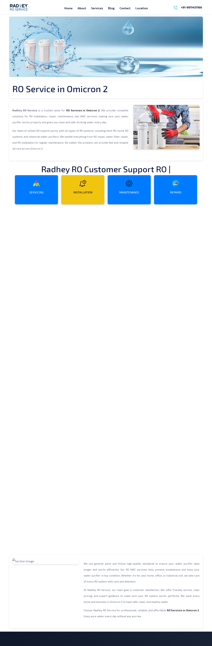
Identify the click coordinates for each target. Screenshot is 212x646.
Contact (125, 8)
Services (97, 8)
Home (68, 8)
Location (141, 8)
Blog (111, 8)
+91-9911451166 (191, 7)
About (82, 8)
